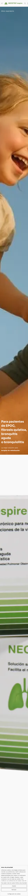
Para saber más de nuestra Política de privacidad (14, 883)
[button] (14, 3)
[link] (14, 893)
